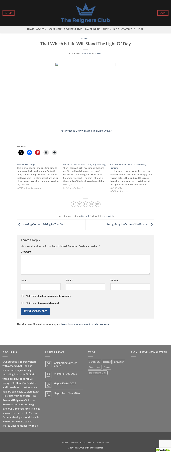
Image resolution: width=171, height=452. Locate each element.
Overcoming (95, 367)
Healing (107, 361)
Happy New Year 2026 (67, 393)
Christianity (94, 361)
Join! (141, 29)
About (40, 29)
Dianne (98, 53)
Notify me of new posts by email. (42, 303)
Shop (106, 29)
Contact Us (128, 29)
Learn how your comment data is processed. (86, 324)
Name (25, 280)
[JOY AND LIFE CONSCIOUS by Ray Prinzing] (133, 178)
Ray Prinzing (92, 29)
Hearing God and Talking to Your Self (43, 224)
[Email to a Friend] (85, 204)
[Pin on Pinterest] (91, 204)
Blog (116, 29)
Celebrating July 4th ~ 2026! (66, 364)
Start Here (55, 29)
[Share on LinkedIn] (98, 204)
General (85, 38)
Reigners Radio (73, 29)
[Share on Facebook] (73, 204)
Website (114, 280)
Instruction (119, 361)
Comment (27, 251)
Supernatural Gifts (98, 372)
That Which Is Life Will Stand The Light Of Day (85, 130)
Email (69, 280)
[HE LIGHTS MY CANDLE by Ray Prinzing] (86, 176)
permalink (108, 216)
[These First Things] (40, 176)
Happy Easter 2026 (65, 383)
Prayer (107, 367)
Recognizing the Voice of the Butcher (128, 224)
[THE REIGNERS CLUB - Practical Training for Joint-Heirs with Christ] (85, 13)
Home (30, 29)
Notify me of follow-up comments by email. (48, 295)
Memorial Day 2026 (65, 373)
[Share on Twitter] (79, 204)
